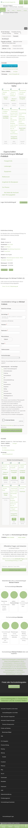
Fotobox (6, 398)
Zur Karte (4, 447)
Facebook (3, 761)
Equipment (7, 171)
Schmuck (6, 391)
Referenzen (6, 177)
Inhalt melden (21, 537)
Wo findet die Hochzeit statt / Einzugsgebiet (10, 194)
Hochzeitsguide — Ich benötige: (9, 366)
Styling (5, 389)
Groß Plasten (7, 246)
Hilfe (2, 736)
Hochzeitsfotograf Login (8, 816)
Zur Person (5, 187)
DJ (4, 377)
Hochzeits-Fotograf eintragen (8, 720)
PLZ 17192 (10, 244)
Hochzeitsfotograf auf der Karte (10, 69)
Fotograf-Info (8, 161)
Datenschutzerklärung (8, 425)
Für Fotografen (4, 741)
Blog (2, 769)
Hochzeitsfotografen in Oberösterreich (11, 663)
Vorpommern (10, 260)
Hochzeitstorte (7, 384)
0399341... (8, 71)
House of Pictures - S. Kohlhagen (14, 100)
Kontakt (11, 269)
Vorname (3, 324)
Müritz (21, 257)
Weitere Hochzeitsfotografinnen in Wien (13, 661)
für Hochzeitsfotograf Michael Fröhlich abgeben (4, 605)
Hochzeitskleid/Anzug (9, 380)
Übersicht (3, 10)
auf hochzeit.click (14, 686)
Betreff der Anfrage (6, 308)
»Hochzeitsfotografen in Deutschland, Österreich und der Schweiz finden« (14, 700)
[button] (14, 21)
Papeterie (6, 386)
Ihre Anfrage (4, 314)
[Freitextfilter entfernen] (21, 2)
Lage (8, 10)
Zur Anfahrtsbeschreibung (8, 450)
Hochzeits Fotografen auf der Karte (9, 708)
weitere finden (14, 603)
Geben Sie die (10, 286)
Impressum (3, 786)
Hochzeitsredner (8, 393)
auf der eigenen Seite (14, 634)
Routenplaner (24, 202)
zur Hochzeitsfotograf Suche (1, 6)
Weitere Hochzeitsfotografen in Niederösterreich (13, 659)
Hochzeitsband (7, 375)
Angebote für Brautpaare (10, 182)
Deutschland (7, 251)
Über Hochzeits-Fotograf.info (8, 716)
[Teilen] (22, 826)
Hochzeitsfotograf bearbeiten (8, 802)
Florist (5, 382)
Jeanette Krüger (5, 97)
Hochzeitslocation (8, 371)
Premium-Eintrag (24, 85)
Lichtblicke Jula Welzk (6, 117)
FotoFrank (22, 491)
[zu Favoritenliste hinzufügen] (2, 13)
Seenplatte (3, 260)
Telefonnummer (5, 349)
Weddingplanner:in (8, 395)
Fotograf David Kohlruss (14, 137)
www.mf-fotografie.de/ (14, 74)
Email (2, 343)
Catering (6, 373)
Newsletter (3, 781)
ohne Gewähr (10, 537)
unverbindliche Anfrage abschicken (11, 430)
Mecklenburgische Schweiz (13, 257)
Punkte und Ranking (5, 728)
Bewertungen (19, 10)
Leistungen (7, 166)
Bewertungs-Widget (6, 732)
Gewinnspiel (4, 777)
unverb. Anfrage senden (10, 66)
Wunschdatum (5, 336)
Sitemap (3, 752)
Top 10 (2, 773)
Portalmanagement (5, 798)
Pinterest (3, 765)
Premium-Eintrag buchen (8, 724)
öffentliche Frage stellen (14, 569)
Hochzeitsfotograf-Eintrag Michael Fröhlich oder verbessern (5, 637)
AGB (2, 790)
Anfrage (25, 10)
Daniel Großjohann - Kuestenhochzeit (22, 129)
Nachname (4, 330)
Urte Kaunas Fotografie (22, 97)
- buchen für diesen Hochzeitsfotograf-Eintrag (24, 636)
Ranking (3, 749)
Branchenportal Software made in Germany (9, 824)
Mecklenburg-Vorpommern (14, 249)
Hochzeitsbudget (5, 355)
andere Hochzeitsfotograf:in (10, 368)
